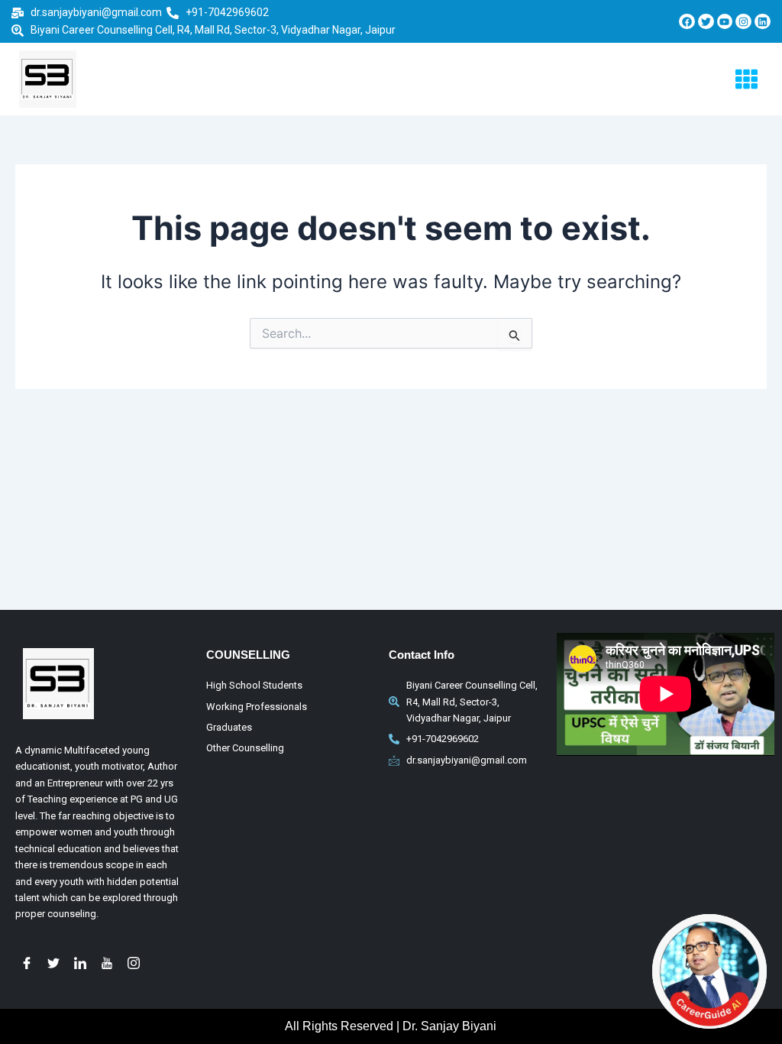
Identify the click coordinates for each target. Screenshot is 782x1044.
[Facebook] (26, 966)
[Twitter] (53, 966)
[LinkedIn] (80, 966)
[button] (747, 79)
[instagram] (133, 966)
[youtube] (106, 966)
